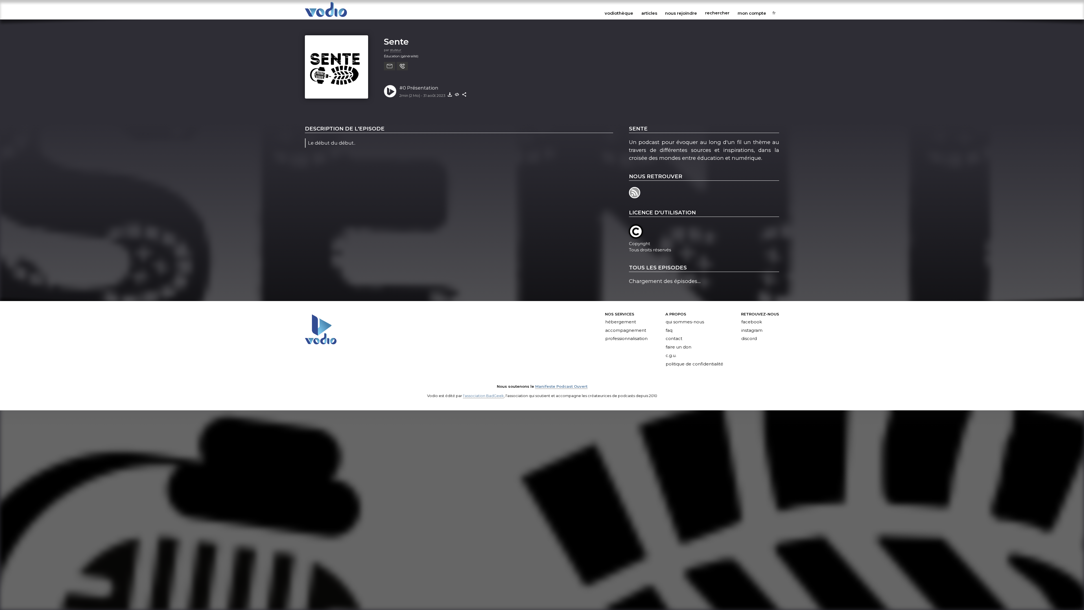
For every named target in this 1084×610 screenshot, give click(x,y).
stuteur (395, 50)
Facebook (751, 321)
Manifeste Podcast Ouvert (561, 386)
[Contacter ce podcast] (389, 66)
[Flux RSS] (635, 196)
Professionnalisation (626, 338)
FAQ (669, 330)
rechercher (717, 13)
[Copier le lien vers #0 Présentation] (464, 94)
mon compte (752, 13)
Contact (674, 338)
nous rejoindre (681, 13)
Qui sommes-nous (685, 321)
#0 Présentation (418, 88)
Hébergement (620, 321)
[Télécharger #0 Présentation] (450, 94)
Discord (749, 338)
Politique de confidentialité (694, 364)
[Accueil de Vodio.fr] (326, 17)
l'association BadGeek (483, 395)
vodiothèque (619, 13)
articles (649, 13)
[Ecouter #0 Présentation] (390, 91)
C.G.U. (671, 355)
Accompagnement (625, 330)
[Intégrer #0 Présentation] (457, 94)
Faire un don (678, 347)
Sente (396, 41)
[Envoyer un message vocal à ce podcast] (402, 66)
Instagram (751, 330)
